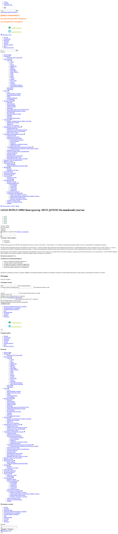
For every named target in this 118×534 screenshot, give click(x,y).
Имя (2, 285)
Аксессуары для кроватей (14, 193)
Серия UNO (13, 189)
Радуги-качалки (14, 141)
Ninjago (12, 77)
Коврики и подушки (12, 170)
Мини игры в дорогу (13, 132)
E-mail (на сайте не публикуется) (10, 287)
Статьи (6, 2)
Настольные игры (9, 163)
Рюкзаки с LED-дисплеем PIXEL (13, 160)
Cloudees (9, 115)
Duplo (11, 76)
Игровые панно (11, 154)
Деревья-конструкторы (13, 150)
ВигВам (9, 168)
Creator (12, 82)
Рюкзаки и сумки (12, 177)
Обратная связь (8, 5)
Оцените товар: (5, 294)
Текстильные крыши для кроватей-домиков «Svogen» (25, 196)
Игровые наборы (8, 101)
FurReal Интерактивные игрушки (16, 111)
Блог (5, 46)
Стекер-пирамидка (12, 153)
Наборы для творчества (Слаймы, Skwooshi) (19, 121)
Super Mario (13, 70)
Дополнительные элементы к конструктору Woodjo (24, 148)
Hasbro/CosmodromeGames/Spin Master (17, 166)
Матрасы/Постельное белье (17, 197)
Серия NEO (13, 186)
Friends (12, 64)
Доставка (6, 3)
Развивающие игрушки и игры (12, 127)
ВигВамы (6, 167)
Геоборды (13, 142)
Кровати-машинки (12, 183)
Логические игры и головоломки (16, 131)
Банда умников (11, 164)
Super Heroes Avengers (16, 85)
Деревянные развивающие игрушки (14, 134)
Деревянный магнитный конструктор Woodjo (19, 147)
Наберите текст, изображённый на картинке (13, 296)
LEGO (9, 60)
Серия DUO (13, 190)
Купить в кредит (12, 238)
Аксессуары (7, 176)
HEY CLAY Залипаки (13, 125)
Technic (12, 79)
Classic (12, 62)
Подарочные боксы (9, 174)
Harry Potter (13, 80)
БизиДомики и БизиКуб (16, 140)
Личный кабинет (8, 44)
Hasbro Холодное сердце (13, 95)
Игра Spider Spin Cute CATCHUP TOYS (18, 109)
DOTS (12, 75)
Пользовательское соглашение (12, 308)
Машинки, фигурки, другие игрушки (17, 158)
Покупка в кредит (9, 47)
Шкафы (9, 203)
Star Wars (12, 83)
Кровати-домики (11, 181)
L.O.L (8, 92)
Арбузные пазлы (11, 135)
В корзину (3, 238)
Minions (12, 67)
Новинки (6, 56)
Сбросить (10, 529)
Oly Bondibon (10, 99)
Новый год (10, 124)
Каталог (6, 37)
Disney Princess (14, 72)
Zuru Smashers (11, 103)
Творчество (7, 119)
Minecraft (12, 69)
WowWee (9, 116)
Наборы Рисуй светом (13, 122)
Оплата (6, 43)
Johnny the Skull (11, 106)
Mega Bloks (10, 88)
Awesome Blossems (12, 98)
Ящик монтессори (15, 145)
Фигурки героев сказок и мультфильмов (18, 151)
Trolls (11, 73)
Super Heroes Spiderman (16, 86)
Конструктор (7, 59)
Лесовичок (10, 89)
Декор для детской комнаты (14, 202)
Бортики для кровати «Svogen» (18, 199)
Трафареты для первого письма (18, 144)
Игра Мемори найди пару (14, 157)
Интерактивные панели (13, 118)
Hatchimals (10, 108)
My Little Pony (11, 112)
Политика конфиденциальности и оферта (15, 306)
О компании (7, 39)
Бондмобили (13, 184)
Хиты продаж (7, 54)
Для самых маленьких (10, 173)
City (11, 63)
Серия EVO (13, 187)
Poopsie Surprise (11, 105)
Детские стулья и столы (13, 200)
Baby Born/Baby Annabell (14, 93)
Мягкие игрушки (8, 161)
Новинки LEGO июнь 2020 (14, 57)
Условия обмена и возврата (11, 309)
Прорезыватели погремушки (15, 155)
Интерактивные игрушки (14, 114)
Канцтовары (10, 178)
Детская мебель (8, 180)
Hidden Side (13, 66)
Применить (4, 529)
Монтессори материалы (13, 138)
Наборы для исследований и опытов (17, 129)
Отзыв (2, 293)
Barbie (8, 96)
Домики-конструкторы (13, 137)
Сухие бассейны (8, 171)
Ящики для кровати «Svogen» (18, 194)
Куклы (5, 90)
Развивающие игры (12, 128)
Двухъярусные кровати (13, 191)
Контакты (6, 40)
